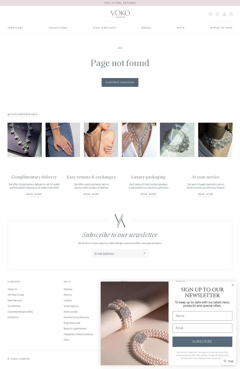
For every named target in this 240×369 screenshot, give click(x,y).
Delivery (68, 289)
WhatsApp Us (71, 305)
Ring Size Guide (72, 322)
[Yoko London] (120, 14)
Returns (68, 294)
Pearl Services (15, 300)
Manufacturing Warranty (76, 317)
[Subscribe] (144, 253)
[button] (231, 14)
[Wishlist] (217, 14)
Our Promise (14, 305)
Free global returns (120, 2)
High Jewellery (104, 27)
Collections (58, 27)
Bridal (146, 27)
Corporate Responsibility (20, 311)
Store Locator (71, 311)
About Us (12, 289)
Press (66, 339)
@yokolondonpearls (23, 114)
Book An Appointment (75, 328)
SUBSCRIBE (202, 341)
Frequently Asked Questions (78, 334)
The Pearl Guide (16, 294)
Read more (34, 193)
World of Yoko (221, 27)
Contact (68, 300)
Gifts (181, 27)
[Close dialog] (233, 285)
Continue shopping (120, 82)
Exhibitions (13, 317)
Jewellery (15, 27)
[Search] (210, 14)
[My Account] (224, 14)
